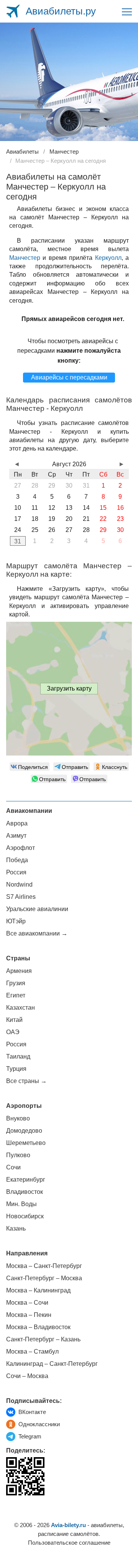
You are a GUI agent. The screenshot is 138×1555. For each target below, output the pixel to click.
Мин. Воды (21, 1204)
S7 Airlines (21, 896)
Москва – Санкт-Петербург (44, 1266)
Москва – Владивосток (38, 1327)
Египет (15, 995)
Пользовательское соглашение (69, 1542)
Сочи (13, 1167)
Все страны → (26, 1081)
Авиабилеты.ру (61, 11)
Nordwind (19, 884)
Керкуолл (108, 258)
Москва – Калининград (38, 1290)
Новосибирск (25, 1216)
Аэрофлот (20, 848)
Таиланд (18, 1056)
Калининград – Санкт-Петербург (52, 1363)
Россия (16, 872)
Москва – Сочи (27, 1302)
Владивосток (24, 1192)
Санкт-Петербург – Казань (43, 1339)
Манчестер (24, 258)
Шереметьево (26, 1143)
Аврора (17, 823)
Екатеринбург (25, 1179)
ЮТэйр (16, 921)
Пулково (18, 1155)
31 (17, 541)
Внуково (18, 1118)
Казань (16, 1228)
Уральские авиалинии (37, 909)
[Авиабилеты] (13, 11)
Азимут (16, 835)
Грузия (15, 983)
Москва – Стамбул (32, 1351)
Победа (17, 860)
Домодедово (24, 1130)
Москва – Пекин (28, 1315)
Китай (14, 1020)
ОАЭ (13, 1032)
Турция (16, 1068)
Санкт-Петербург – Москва (44, 1278)
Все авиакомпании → (36, 933)
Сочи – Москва (27, 1376)
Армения (19, 971)
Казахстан (20, 1007)
